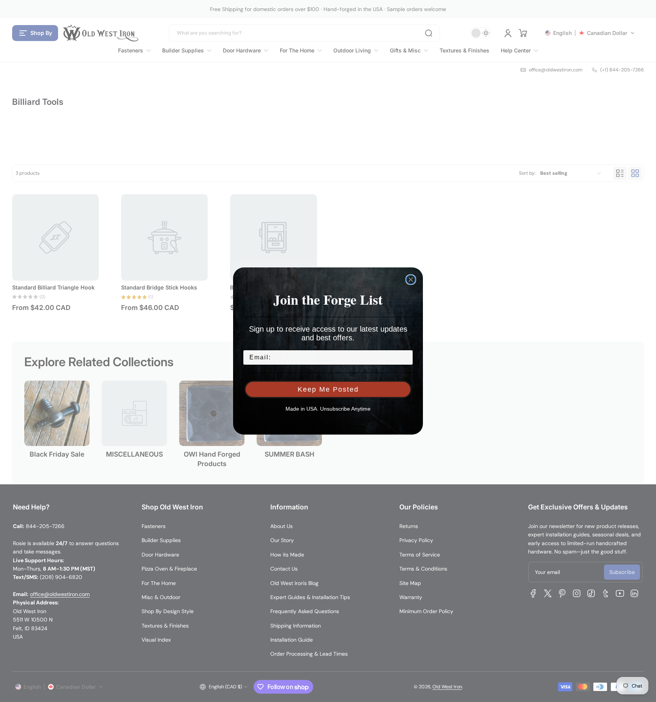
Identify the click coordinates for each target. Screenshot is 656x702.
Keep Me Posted (328, 389)
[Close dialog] (410, 279)
